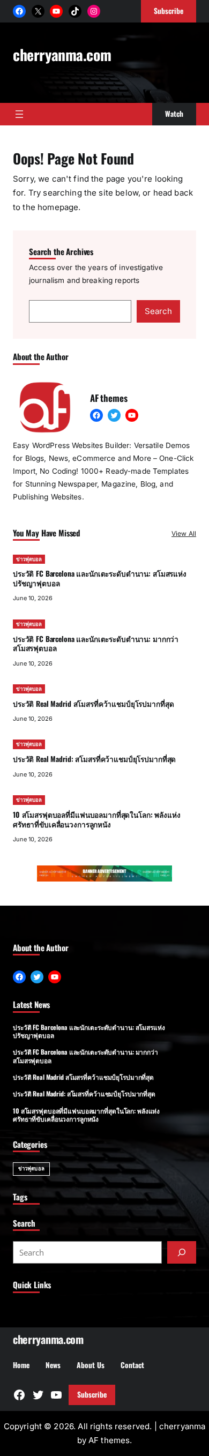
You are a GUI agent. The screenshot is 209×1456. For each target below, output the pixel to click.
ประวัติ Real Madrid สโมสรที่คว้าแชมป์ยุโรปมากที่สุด (93, 703)
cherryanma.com (62, 54)
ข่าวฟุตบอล (29, 559)
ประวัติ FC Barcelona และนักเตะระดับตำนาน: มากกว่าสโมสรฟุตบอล (95, 643)
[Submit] (181, 1252)
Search (158, 311)
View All (183, 533)
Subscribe (92, 1394)
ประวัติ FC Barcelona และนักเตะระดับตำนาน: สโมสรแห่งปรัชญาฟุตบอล (99, 578)
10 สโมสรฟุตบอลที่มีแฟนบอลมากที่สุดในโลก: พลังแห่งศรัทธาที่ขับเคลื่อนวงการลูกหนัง (97, 819)
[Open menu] (19, 114)
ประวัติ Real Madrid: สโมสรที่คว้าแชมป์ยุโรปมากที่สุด (94, 758)
